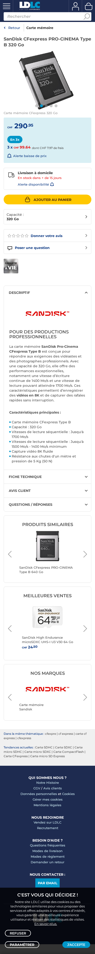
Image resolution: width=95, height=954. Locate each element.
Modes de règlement (48, 856)
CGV (36, 788)
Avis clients (52, 788)
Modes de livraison (47, 851)
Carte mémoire (39, 28)
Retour (14, 28)
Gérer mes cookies (48, 799)
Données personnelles (38, 794)
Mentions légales (47, 805)
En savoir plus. (45, 924)
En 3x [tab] (14, 139)
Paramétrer (22, 945)
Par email (47, 883)
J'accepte (76, 945)
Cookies (68, 794)
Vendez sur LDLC (47, 822)
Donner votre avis (46, 236)
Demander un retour (47, 862)
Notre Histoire (47, 783)
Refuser (18, 933)
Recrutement (47, 828)
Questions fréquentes (47, 845)
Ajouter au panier (52, 200)
